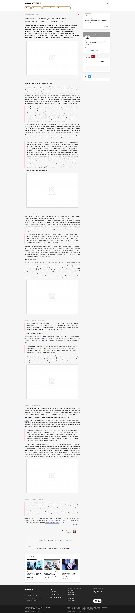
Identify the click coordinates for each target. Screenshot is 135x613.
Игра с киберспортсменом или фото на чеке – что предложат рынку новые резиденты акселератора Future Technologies (34, 574)
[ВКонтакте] (78, 14)
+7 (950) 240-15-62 (72, 594)
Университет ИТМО (98, 61)
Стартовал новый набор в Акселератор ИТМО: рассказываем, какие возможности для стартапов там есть (51, 574)
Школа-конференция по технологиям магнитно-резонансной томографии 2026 (95, 19)
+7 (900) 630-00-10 (72, 590)
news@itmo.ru (94, 50)
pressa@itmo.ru (71, 600)
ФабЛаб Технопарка (65, 548)
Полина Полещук (66, 531)
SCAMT (44, 336)
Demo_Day (61, 540)
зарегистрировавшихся (52, 522)
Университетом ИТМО (45, 607)
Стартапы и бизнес (49, 7)
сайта (38, 242)
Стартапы (68, 540)
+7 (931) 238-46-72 (72, 592)
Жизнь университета (63, 7)
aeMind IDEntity (49, 87)
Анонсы (88, 16)
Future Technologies (51, 540)
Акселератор (41, 540)
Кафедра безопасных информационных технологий (49, 548)
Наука (27, 7)
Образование (36, 7)
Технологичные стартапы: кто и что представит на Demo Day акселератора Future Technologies (69, 574)
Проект (27, 420)
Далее (106, 26)
